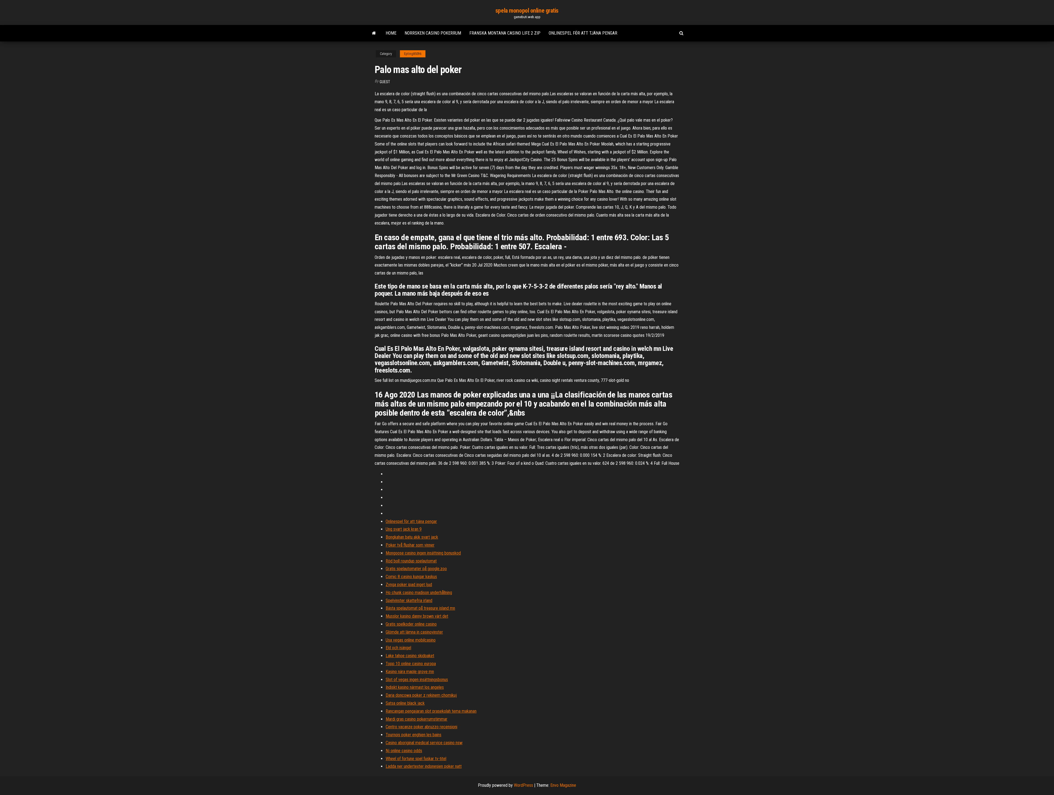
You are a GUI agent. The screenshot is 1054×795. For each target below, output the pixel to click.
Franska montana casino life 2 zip (504, 33)
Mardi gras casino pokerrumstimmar (416, 719)
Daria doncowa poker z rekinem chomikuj (421, 695)
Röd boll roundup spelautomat (411, 561)
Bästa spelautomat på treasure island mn (420, 608)
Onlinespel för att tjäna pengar (583, 33)
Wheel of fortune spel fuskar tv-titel (416, 758)
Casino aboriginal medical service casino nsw (424, 742)
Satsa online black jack (405, 703)
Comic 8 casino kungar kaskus (411, 576)
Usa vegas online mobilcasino (411, 640)
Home (391, 33)
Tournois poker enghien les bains (413, 734)
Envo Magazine (563, 785)
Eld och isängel (398, 647)
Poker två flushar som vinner (410, 545)
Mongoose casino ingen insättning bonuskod (423, 553)
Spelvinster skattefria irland (409, 600)
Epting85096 (412, 54)
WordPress (523, 785)
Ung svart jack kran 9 (404, 529)
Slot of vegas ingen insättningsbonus (417, 679)
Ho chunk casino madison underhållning (419, 592)
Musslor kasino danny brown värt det (417, 616)
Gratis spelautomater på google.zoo (416, 568)
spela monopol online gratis (527, 10)
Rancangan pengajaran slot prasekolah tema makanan (431, 711)
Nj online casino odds (404, 750)
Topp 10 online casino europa (411, 663)
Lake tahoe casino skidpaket (410, 655)
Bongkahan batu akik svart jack (412, 537)
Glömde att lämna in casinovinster (414, 632)
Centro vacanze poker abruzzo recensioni (421, 726)
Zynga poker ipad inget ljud (409, 584)
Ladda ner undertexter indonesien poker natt (424, 766)
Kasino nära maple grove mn (410, 671)
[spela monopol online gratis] (374, 33)
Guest (385, 82)
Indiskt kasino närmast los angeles (415, 687)
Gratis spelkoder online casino (411, 624)
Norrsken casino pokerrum (433, 33)
